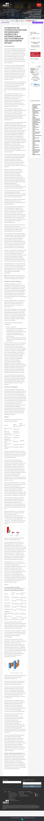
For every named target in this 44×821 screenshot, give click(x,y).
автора (39, 5)
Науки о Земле (35, 123)
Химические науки (36, 150)
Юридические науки (36, 154)
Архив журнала (28, 791)
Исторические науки (36, 120)
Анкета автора (11, 797)
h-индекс (32, 71)
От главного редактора (12, 792)
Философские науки (36, 149)
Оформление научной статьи (13, 793)
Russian (38, 796)
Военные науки (35, 111)
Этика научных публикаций (13, 794)
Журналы (34, 117)
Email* (24, 781)
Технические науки (36, 140)
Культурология (35, 121)
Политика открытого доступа (13, 795)
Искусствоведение (36, 118)
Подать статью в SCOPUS (38, 22)
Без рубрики (34, 107)
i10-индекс (32, 72)
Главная (5, 791)
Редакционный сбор (12, 798)
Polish (37, 795)
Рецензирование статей (12, 799)
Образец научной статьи (12, 796)
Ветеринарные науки (36, 110)
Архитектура (34, 105)
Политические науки (36, 131)
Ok (22, 819)
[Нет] (42, 818)
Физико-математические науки (35, 145)
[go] (39, 62)
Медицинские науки (36, 122)
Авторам (9, 791)
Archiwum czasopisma (36, 104)
